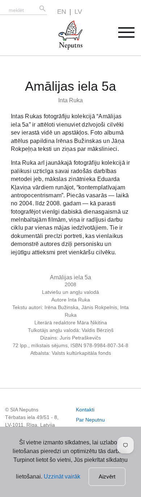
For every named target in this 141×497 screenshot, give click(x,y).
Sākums (62, 25)
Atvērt (131, 35)
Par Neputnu (90, 420)
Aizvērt (107, 476)
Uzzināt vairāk (62, 476)
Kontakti (85, 409)
